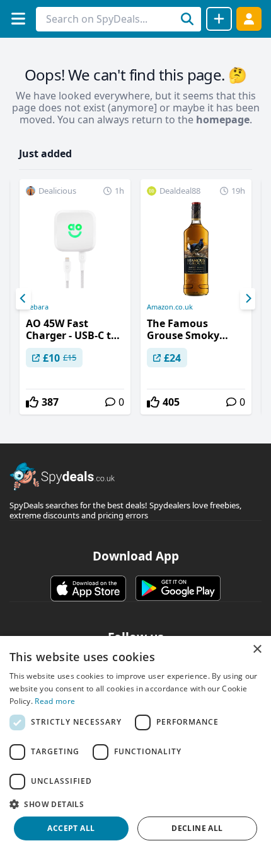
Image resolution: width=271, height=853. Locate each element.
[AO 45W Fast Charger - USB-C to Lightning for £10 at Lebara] (75, 297)
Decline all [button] (196, 828)
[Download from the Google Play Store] (178, 588)
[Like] (32, 402)
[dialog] (135, 744)
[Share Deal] (219, 19)
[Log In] (249, 18)
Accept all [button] (71, 828)
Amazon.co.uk (170, 307)
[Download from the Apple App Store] (88, 588)
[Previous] (23, 298)
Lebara (37, 307)
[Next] (247, 298)
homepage (223, 119)
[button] (135, 803)
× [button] (257, 649)
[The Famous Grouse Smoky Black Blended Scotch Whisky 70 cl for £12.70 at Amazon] (196, 297)
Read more (55, 701)
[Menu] (17, 18)
